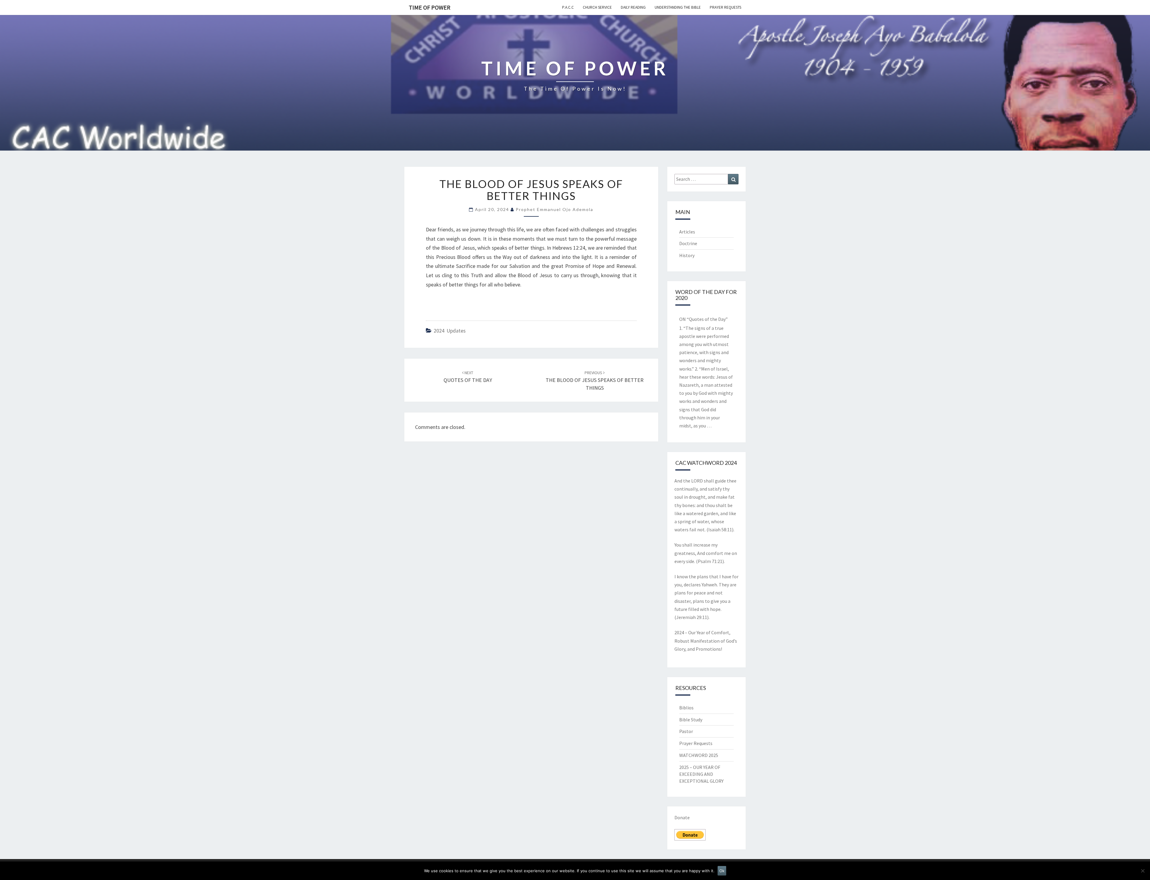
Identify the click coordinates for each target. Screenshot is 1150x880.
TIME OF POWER (429, 7)
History (686, 255)
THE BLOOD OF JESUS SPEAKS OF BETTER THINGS (595, 380)
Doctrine (688, 243)
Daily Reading (633, 7)
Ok (721, 870)
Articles (687, 232)
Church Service (597, 7)
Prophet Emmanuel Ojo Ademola (554, 209)
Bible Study (690, 720)
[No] (1143, 871)
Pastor (686, 731)
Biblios (686, 708)
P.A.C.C (568, 7)
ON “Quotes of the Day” (703, 319)
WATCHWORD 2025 (698, 755)
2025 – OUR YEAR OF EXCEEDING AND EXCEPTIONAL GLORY (701, 774)
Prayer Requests (725, 7)
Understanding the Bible (678, 7)
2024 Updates (450, 330)
